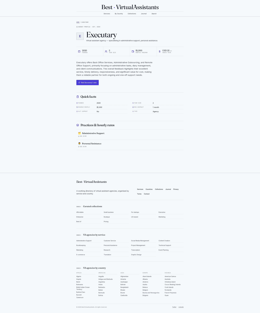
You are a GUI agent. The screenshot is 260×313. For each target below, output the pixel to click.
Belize (101, 290)
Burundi (78, 295)
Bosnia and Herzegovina (151, 293)
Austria (145, 284)
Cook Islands (169, 287)
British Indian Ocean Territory (83, 288)
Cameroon (79, 297)
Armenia (123, 279)
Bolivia (101, 295)
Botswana (79, 284)
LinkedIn (181, 307)
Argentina (102, 282)
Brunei (123, 293)
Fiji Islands (168, 290)
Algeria (78, 276)
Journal (144, 13)
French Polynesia (170, 293)
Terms (139, 194)
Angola (78, 279)
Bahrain (123, 284)
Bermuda (102, 293)
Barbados (102, 287)
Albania (145, 279)
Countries (149, 189)
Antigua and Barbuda (106, 279)
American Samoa (170, 276)
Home (78, 22)
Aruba (100, 284)
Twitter (174, 307)
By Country (119, 13)
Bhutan (123, 290)
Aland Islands (147, 276)
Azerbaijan (124, 282)
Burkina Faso (80, 292)
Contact (147, 194)
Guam (166, 295)
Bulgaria (145, 295)
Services (107, 13)
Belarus (145, 287)
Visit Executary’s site (89, 83)
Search (154, 13)
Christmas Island (170, 282)
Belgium (145, 290)
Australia (167, 279)
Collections (132, 13)
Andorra (145, 282)
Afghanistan (124, 276)
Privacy (176, 189)
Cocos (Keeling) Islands (173, 284)
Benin (78, 282)
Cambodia (124, 295)
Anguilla (101, 276)
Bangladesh (124, 287)
